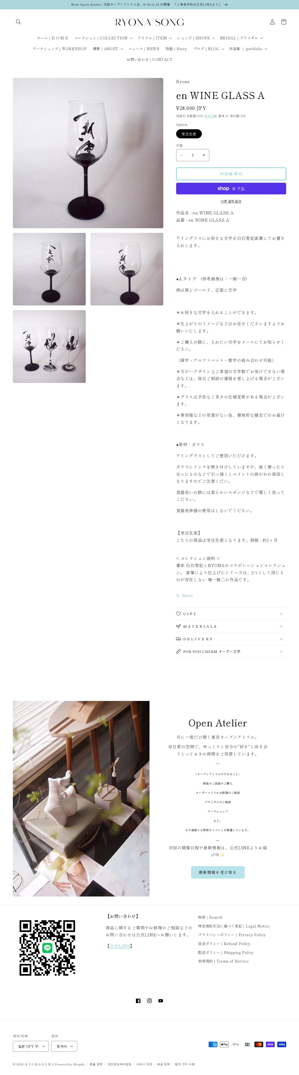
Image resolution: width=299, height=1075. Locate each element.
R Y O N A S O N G (39, 1064)
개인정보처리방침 (120, 1064)
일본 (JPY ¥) (28, 1045)
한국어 (62, 1045)
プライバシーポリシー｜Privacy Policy (232, 934)
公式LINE (120, 946)
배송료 (209, 115)
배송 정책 (163, 1064)
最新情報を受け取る (218, 872)
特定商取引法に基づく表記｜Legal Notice (234, 925)
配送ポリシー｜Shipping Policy (226, 952)
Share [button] (187, 595)
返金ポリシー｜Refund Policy (224, 943)
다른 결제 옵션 (231, 201)
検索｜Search (210, 917)
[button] (18, 22)
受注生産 (189, 133)
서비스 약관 (144, 1064)
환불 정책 (96, 1064)
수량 (179, 145)
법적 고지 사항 (185, 1064)
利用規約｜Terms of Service (223, 960)
